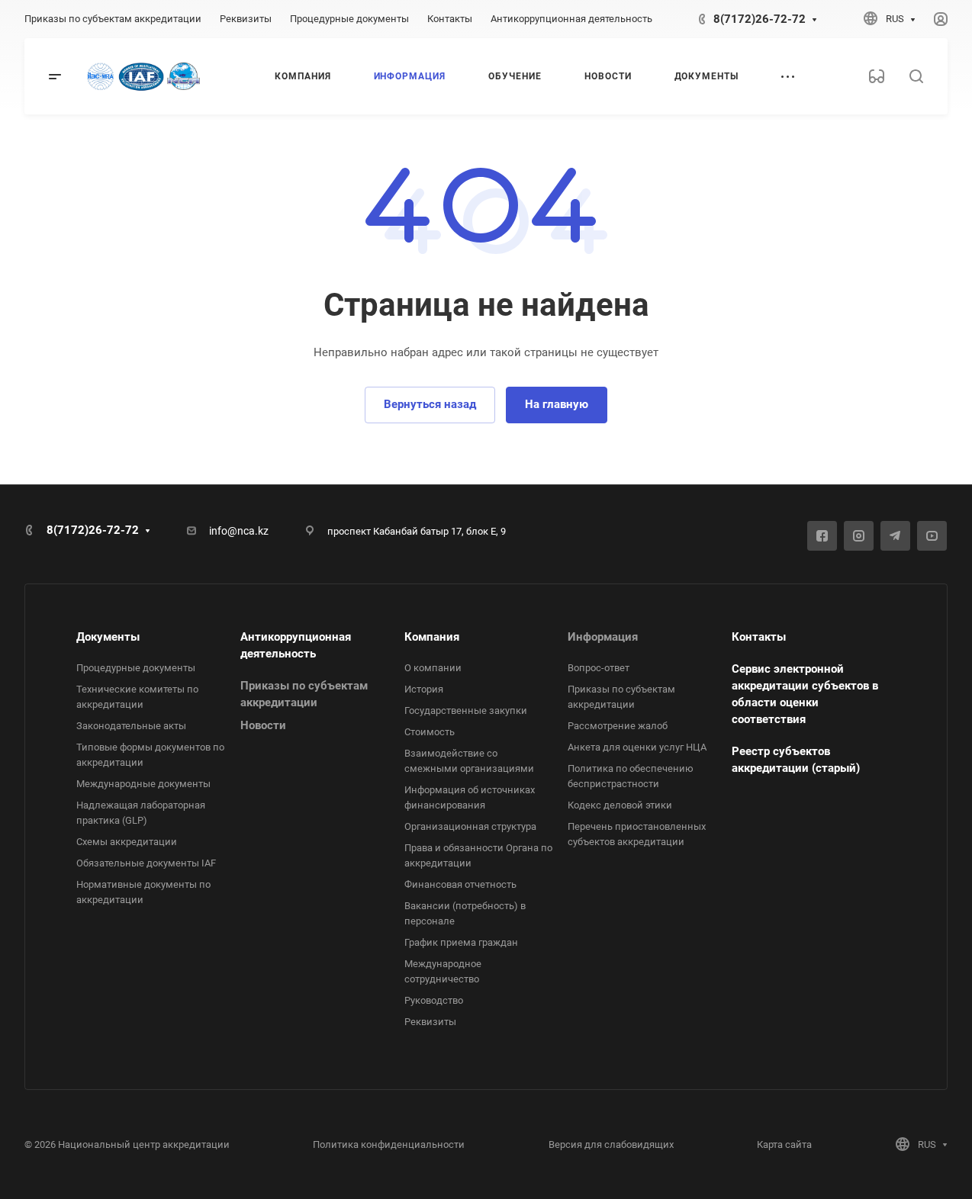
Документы (108, 637)
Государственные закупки (465, 710)
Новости (263, 725)
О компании (433, 667)
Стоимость (429, 732)
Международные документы (143, 783)
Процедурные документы (135, 667)
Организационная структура (470, 826)
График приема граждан (461, 942)
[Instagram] (859, 536)
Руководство (433, 1000)
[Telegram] (895, 536)
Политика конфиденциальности (389, 1144)
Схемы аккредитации (126, 841)
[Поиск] (916, 76)
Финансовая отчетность (460, 884)
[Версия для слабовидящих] (876, 76)
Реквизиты (430, 1021)
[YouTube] (932, 536)
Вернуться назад (430, 404)
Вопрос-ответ (598, 667)
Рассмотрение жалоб (618, 725)
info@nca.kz (239, 531)
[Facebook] (822, 536)
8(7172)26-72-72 (759, 19)
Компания (431, 637)
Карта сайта (784, 1144)
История (423, 689)
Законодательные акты (131, 725)
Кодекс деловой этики (620, 805)
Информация (603, 637)
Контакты (759, 637)
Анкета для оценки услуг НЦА (637, 747)
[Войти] (941, 19)
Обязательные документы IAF (146, 863)
